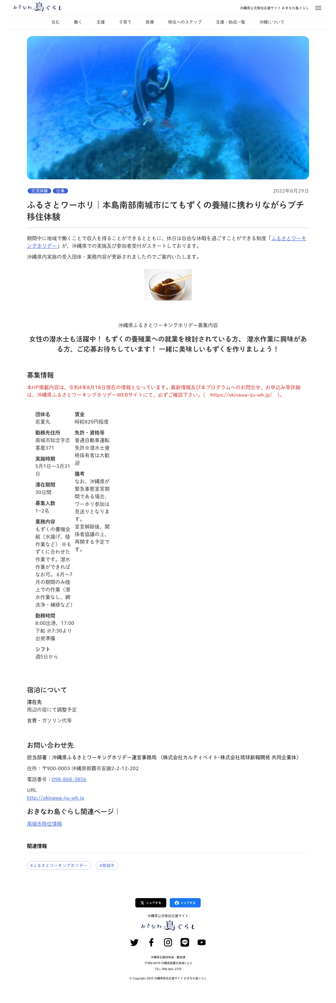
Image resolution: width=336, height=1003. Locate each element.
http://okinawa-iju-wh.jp (55, 797)
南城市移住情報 (44, 823)
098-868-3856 (69, 779)
